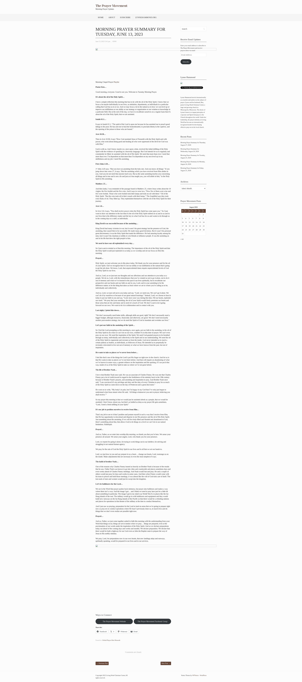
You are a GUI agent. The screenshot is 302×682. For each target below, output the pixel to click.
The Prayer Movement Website (114, 621)
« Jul (182, 239)
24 (183, 230)
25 (186, 230)
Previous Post (102, 663)
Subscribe (125, 17)
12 (190, 222)
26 (190, 230)
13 (193, 222)
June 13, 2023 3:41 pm (103, 41)
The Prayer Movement (111, 6)
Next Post (165, 663)
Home (101, 17)
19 (190, 226)
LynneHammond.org (146, 17)
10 (183, 222)
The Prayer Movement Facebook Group (152, 621)
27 (193, 230)
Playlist (116, 82)
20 (193, 226)
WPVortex (195, 675)
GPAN (114, 41)
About (111, 17)
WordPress (203, 675)
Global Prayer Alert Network (111, 640)
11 (186, 222)
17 (183, 226)
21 (196, 226)
